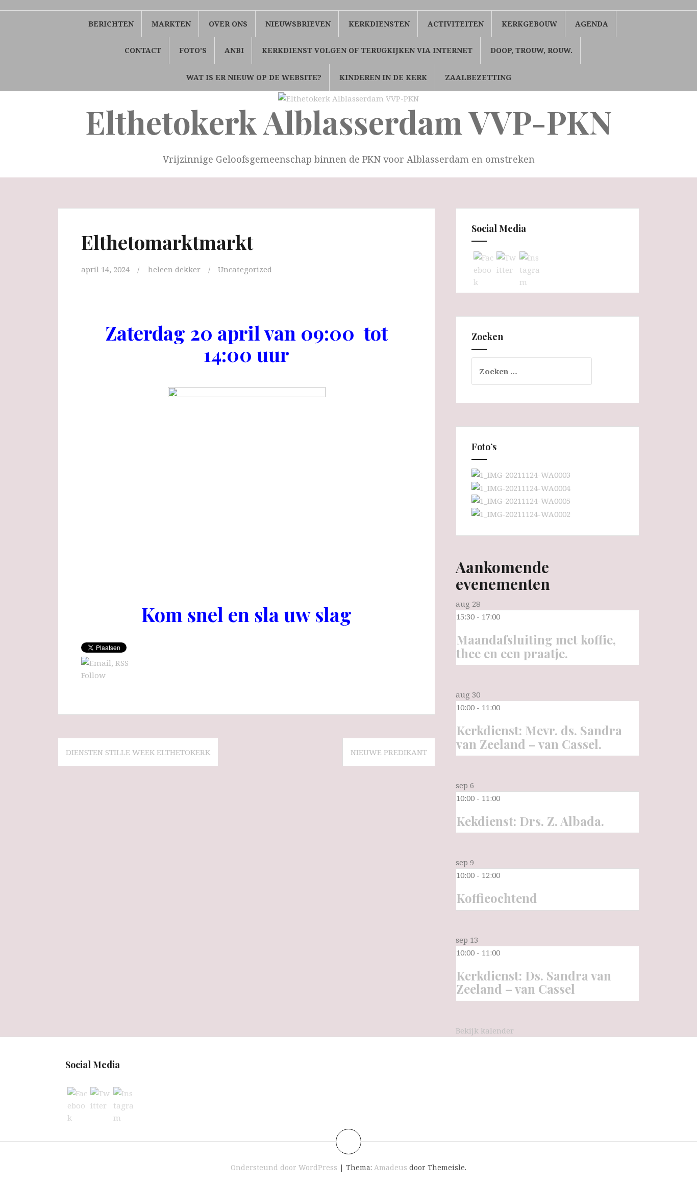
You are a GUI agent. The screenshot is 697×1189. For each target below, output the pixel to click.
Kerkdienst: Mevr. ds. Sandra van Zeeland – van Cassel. (539, 737)
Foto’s (193, 50)
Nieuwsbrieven (298, 24)
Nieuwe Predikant (389, 752)
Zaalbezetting (478, 77)
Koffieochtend (496, 898)
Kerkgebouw (529, 24)
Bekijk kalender (485, 1030)
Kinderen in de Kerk (383, 77)
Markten (171, 24)
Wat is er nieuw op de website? (253, 77)
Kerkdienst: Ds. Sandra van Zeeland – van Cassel (533, 982)
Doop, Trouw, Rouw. (531, 50)
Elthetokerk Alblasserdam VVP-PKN (348, 121)
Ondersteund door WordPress (284, 1167)
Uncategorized (245, 269)
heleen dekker (174, 269)
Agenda (591, 24)
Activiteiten (456, 24)
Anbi (234, 50)
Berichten (111, 24)
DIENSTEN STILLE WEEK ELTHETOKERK (138, 752)
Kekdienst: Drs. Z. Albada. (530, 821)
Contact (143, 50)
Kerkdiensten (379, 24)
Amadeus (390, 1167)
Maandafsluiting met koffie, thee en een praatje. (536, 646)
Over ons (228, 24)
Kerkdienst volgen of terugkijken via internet (367, 50)
